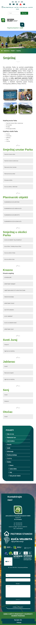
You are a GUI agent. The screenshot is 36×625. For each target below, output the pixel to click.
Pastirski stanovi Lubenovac (11, 160)
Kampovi (6, 344)
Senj (11, 472)
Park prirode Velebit (15, 476)
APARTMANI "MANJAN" (9, 284)
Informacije (10, 451)
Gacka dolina (13, 469)
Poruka (18, 583)
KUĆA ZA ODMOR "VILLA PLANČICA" (13, 240)
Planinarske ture (11, 437)
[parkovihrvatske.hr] (18, 548)
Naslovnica (6, 50)
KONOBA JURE (7, 277)
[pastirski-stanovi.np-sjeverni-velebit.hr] (18, 534)
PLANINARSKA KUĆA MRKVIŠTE (12, 215)
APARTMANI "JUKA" (9, 329)
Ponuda (9, 444)
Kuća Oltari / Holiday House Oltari (12, 246)
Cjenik (8, 448)
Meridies (15, 567)
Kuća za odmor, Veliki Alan (10, 186)
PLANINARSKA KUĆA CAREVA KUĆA (12, 208)
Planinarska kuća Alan (9, 173)
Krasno (11, 465)
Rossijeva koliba (8, 180)
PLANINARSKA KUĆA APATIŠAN (11, 202)
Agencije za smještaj (9, 351)
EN (16, 2)
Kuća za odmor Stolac (9, 253)
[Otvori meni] (22, 25)
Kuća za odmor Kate (9, 259)
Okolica (9, 462)
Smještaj (9, 458)
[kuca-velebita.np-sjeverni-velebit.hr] (18, 540)
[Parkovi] (8, 548)
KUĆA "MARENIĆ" (8, 316)
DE (13, 2)
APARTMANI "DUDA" (9, 303)
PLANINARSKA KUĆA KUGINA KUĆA (12, 221)
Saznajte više (18, 620)
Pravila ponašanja (12, 455)
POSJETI (13, 50)
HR (22, 2)
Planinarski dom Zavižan (10, 167)
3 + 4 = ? (18, 599)
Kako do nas (10, 434)
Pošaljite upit (18, 607)
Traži (25, 13)
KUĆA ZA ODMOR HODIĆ (10, 322)
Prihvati (19, 622)
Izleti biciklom (11, 441)
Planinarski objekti (9, 373)
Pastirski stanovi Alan (9, 154)
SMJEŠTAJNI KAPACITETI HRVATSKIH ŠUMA (14, 290)
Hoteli (5, 366)
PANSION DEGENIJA (9, 297)
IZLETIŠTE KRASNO (9, 310)
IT (19, 2)
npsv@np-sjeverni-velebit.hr (19, 526)
